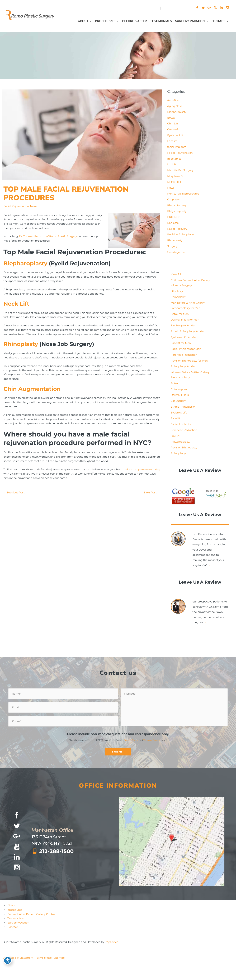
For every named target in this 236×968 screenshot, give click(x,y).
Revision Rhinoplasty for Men (189, 360)
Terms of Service (151, 740)
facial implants (176, 146)
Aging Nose (174, 106)
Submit (118, 751)
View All (176, 274)
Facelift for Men (181, 343)
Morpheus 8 (175, 176)
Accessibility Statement (18, 957)
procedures (14, 909)
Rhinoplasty (174, 240)
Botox (171, 117)
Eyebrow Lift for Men (184, 337)
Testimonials (15, 918)
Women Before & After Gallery (190, 372)
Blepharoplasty (176, 112)
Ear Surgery (178, 400)
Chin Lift (172, 123)
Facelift (172, 141)
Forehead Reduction (184, 354)
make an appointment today (141, 469)
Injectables (174, 158)
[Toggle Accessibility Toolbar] (7, 960)
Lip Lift (171, 164)
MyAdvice (112, 942)
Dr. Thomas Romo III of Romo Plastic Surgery (48, 236)
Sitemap (59, 957)
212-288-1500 (179, 8)
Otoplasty (173, 199)
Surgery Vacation (18, 922)
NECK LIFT (174, 182)
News (33, 206)
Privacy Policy (131, 740)
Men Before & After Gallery (188, 302)
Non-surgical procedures (183, 193)
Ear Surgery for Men (183, 325)
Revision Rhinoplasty (180, 234)
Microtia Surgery (181, 285)
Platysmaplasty (177, 211)
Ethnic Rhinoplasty (183, 406)
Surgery (172, 246)
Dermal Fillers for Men (185, 319)
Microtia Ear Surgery (180, 170)
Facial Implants (181, 424)
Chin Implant (179, 389)
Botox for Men (180, 314)
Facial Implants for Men (186, 348)
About (11, 905)
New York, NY (144, 8)
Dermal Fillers (180, 395)
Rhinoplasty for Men (183, 366)
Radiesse (173, 222)
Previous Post (14, 492)
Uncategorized (176, 252)
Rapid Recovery (177, 228)
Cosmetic (173, 129)
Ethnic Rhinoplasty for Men (188, 331)
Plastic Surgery (176, 205)
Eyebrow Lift (175, 135)
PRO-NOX (173, 217)
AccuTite (172, 100)
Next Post (152, 492)
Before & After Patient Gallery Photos (31, 914)
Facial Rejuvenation (16, 206)
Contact (12, 927)
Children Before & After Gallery (190, 280)
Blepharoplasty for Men (185, 308)
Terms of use (43, 957)
